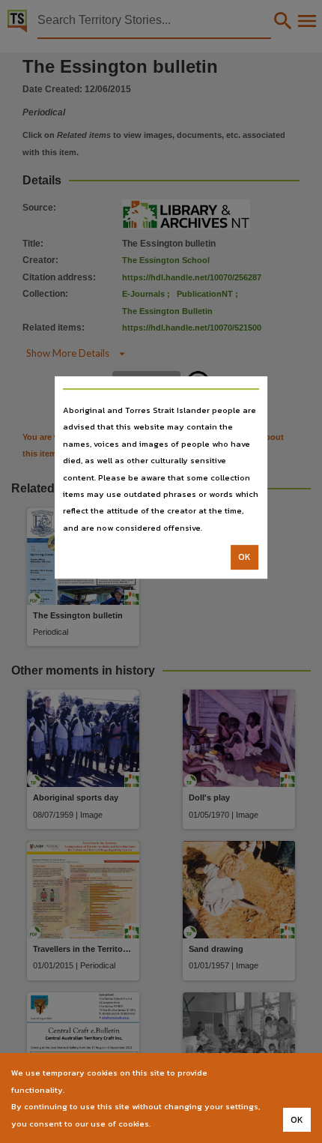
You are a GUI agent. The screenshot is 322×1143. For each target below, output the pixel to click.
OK (244, 557)
